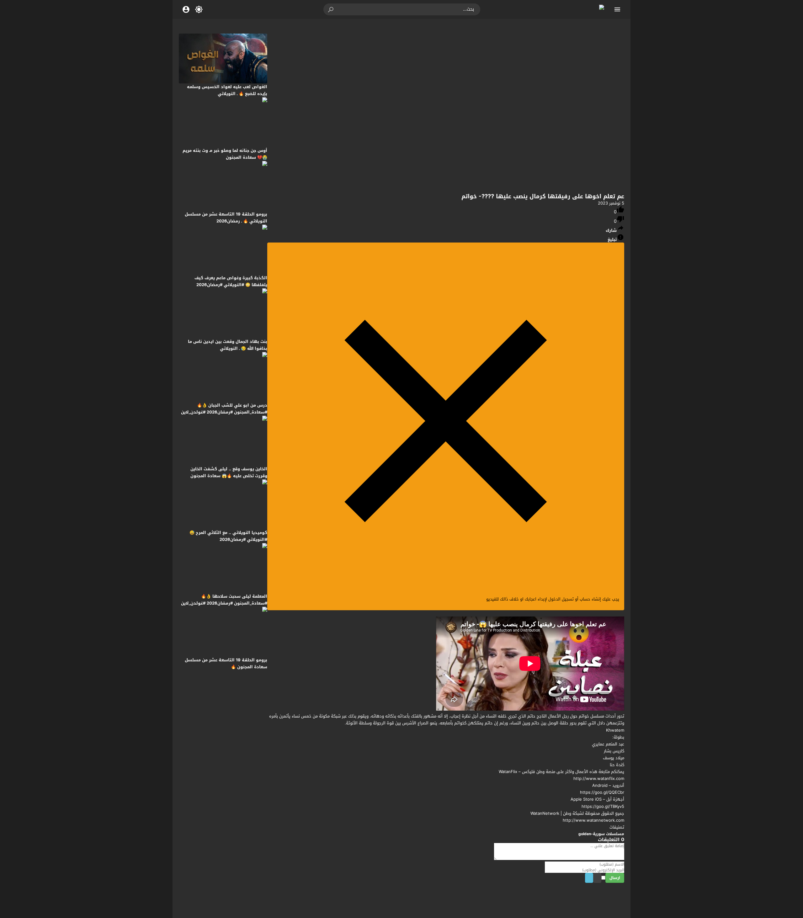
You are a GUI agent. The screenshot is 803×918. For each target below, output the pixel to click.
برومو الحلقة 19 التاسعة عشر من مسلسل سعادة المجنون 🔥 (226, 663)
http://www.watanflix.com (598, 778)
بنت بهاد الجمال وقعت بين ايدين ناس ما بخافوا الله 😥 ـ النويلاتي (227, 345)
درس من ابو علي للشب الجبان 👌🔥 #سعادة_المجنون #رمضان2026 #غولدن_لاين (224, 408)
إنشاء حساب (590, 599)
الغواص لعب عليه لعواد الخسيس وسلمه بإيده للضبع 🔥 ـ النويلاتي (227, 90)
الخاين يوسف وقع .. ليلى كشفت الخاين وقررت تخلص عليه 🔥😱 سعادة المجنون (228, 472)
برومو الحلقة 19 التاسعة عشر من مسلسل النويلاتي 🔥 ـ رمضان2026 (226, 217)
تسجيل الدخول (561, 599)
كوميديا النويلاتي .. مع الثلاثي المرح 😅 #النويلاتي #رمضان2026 (228, 536)
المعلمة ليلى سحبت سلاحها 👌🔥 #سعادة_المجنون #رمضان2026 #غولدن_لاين (224, 599)
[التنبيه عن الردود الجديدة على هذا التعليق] (595, 878)
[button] (331, 9)
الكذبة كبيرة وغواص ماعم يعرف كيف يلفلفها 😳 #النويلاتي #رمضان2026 (230, 281)
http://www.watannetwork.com (593, 820)
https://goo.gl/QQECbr (602, 792)
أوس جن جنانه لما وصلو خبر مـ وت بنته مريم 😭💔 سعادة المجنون (225, 154)
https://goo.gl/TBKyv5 (603, 806)
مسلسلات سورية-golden (601, 833)
